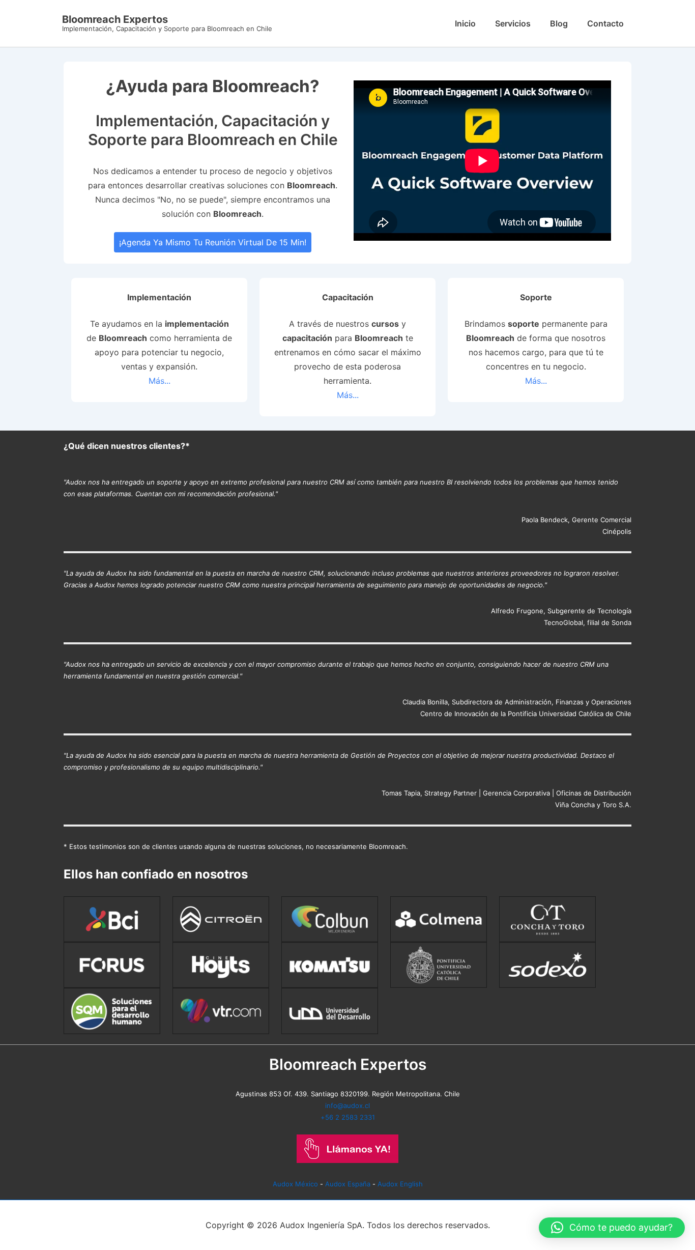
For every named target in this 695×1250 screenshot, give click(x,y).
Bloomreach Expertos (115, 19)
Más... (159, 381)
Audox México (295, 1184)
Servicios (513, 23)
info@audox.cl (347, 1105)
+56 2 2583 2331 (348, 1117)
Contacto (605, 23)
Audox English (400, 1184)
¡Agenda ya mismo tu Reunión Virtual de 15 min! (212, 242)
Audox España (347, 1184)
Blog (559, 23)
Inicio (465, 23)
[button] (612, 1227)
